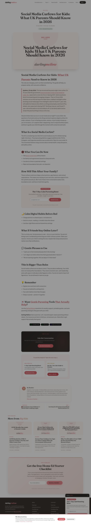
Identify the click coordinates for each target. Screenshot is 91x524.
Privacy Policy (22, 521)
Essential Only (70, 519)
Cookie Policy (29, 521)
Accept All (61, 519)
